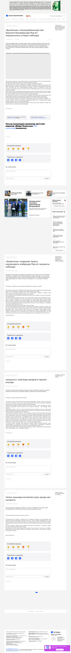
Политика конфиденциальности (12, 650)
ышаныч (9, 478)
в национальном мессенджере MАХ (38, 117)
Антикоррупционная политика (12, 648)
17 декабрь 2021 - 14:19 (9, 503)
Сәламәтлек (22, 19)
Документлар (31, 611)
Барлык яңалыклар (59, 250)
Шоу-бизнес (14, 19)
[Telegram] (16, 160)
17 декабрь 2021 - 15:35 (9, 270)
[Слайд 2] (25, 218)
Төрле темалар (39, 611)
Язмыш (8, 19)
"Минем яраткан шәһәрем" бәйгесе (47, 19)
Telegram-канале (11, 117)
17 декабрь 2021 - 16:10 (9, 39)
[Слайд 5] (30, 218)
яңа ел (8, 136)
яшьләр (8, 581)
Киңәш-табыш (33, 19)
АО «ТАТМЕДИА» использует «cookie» (13, 649)
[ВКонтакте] (8, 160)
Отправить (47, 178)
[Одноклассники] (12, 160)
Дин (27, 19)
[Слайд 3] (27, 218)
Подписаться (60, 649)
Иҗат (58, 19)
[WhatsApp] (20, 160)
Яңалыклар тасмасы (12, 25)
